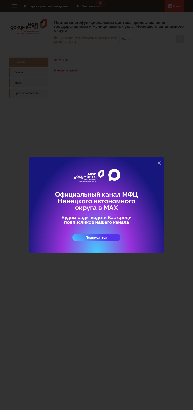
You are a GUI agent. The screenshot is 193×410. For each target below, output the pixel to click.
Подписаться (96, 237)
